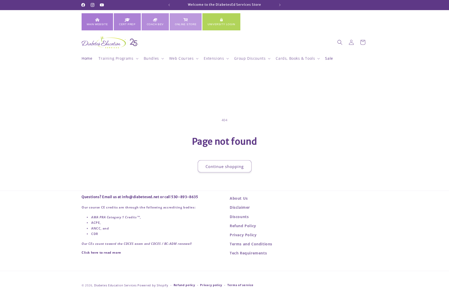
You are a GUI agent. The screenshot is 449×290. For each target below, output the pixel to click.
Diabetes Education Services (115, 285)
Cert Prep (127, 24)
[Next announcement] (280, 5)
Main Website (97, 24)
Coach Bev (155, 24)
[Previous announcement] (169, 5)
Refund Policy (243, 225)
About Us (239, 198)
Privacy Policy (243, 234)
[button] (117, 58)
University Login (221, 24)
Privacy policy (211, 285)
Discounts (239, 216)
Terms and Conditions (251, 243)
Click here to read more (101, 252)
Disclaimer (240, 207)
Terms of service (240, 285)
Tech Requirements (248, 253)
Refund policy (184, 285)
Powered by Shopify (152, 285)
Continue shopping (225, 166)
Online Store (185, 24)
